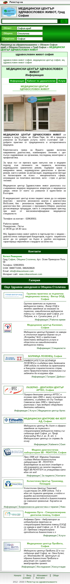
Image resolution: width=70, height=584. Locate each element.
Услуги (61, 81)
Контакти (60, 475)
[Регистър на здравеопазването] (9, 12)
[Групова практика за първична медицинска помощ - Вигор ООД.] (13, 295)
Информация (17, 81)
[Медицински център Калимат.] (13, 328)
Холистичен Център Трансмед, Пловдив (45, 482)
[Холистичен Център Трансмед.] (13, 484)
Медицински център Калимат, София (45, 326)
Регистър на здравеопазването (42, 582)
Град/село (9, 38)
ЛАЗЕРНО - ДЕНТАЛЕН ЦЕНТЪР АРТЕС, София (45, 388)
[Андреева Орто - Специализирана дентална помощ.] (13, 514)
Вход (29, 575)
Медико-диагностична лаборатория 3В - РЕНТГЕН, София (45, 451)
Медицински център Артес (51, 410)
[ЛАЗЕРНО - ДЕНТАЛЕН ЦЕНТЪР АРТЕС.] (13, 390)
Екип (62, 444)
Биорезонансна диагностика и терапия (38, 507)
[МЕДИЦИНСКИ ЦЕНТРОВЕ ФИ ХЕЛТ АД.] (13, 420)
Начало (17, 575)
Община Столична (26, 259)
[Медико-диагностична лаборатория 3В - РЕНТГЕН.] (13, 452)
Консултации (58, 567)
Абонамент (42, 575)
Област (7, 28)
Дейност (61, 376)
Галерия (51, 376)
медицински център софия (46, 60)
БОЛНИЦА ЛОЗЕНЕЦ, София (45, 356)
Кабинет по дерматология (41, 81)
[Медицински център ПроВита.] (13, 547)
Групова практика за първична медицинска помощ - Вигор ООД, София (45, 296)
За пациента (48, 475)
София (11, 259)
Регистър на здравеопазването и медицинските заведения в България (24, 2)
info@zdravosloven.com (22, 271)
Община (8, 33)
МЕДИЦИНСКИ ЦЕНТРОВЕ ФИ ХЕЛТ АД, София (45, 420)
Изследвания (43, 567)
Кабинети (54, 444)
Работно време (57, 319)
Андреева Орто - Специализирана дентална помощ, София (45, 513)
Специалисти (58, 348)
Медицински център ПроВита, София (45, 545)
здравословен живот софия (17, 60)
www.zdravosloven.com (30, 274)
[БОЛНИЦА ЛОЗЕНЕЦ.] (13, 358)
